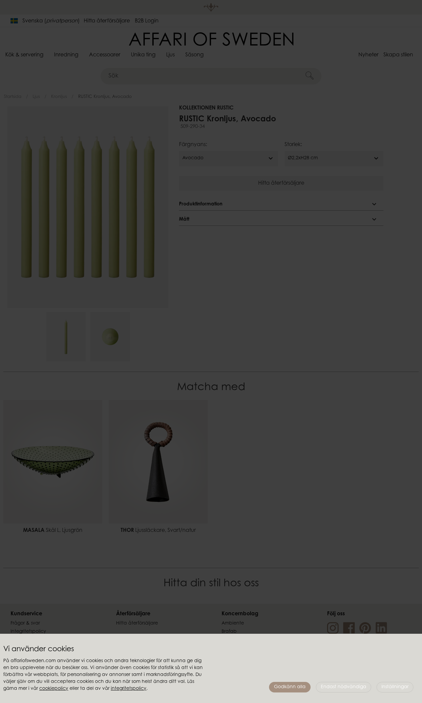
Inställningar (394, 687)
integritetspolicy (128, 689)
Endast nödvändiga (343, 687)
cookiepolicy (53, 689)
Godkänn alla (290, 687)
